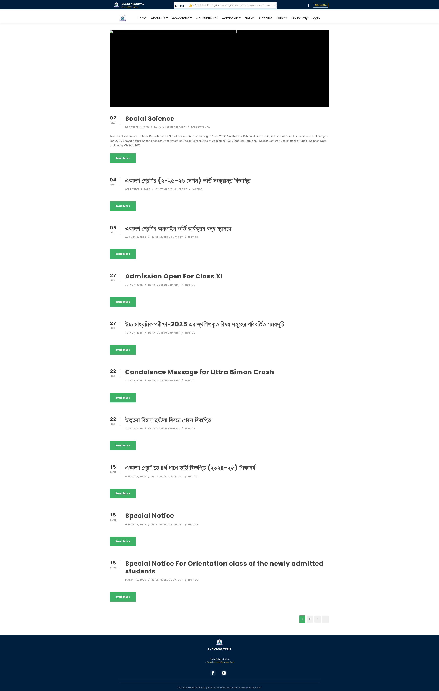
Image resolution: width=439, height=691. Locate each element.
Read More (122, 158)
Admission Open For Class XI (174, 276)
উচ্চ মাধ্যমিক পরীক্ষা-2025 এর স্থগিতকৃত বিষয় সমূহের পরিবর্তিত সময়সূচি (204, 324)
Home (142, 18)
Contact (265, 18)
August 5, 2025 (135, 237)
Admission (230, 18)
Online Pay (299, 18)
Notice (250, 18)
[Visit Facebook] (308, 5)
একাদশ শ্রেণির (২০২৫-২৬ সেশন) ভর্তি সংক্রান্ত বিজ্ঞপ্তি (188, 180)
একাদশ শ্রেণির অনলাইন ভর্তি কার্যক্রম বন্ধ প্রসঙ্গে (178, 228)
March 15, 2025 (135, 476)
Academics (180, 18)
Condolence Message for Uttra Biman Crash (199, 372)
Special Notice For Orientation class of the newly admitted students (224, 567)
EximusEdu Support (172, 127)
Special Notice (149, 515)
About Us (158, 18)
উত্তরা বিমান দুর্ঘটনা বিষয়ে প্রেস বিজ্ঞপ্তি (168, 419)
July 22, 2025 (134, 380)
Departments (200, 127)
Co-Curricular (207, 18)
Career (281, 18)
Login (316, 18)
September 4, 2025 (137, 189)
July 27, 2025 (134, 285)
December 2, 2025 (137, 127)
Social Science (149, 118)
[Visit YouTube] (224, 673)
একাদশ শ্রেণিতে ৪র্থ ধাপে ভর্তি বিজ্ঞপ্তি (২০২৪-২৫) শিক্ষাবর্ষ (190, 467)
